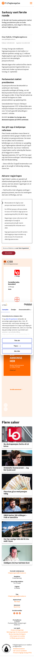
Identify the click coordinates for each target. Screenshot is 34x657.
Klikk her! (13, 370)
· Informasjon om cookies (17, 636)
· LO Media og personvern (17, 638)
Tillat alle (17, 340)
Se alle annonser (15, 389)
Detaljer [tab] (13, 309)
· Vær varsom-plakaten (20, 651)
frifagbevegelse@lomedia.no (17, 573)
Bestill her (17, 607)
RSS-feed (17, 602)
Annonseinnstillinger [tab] (25, 309)
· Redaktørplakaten (19, 649)
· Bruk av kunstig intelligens (17, 634)
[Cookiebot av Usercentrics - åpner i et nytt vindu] (24, 304)
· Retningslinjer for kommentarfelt (17, 632)
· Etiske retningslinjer (17, 630)
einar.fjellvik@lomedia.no (8, 39)
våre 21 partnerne (12, 319)
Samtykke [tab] (5, 309)
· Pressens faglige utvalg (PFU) (22, 653)
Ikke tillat (17, 351)
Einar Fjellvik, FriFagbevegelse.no (14, 37)
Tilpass (16, 346)
